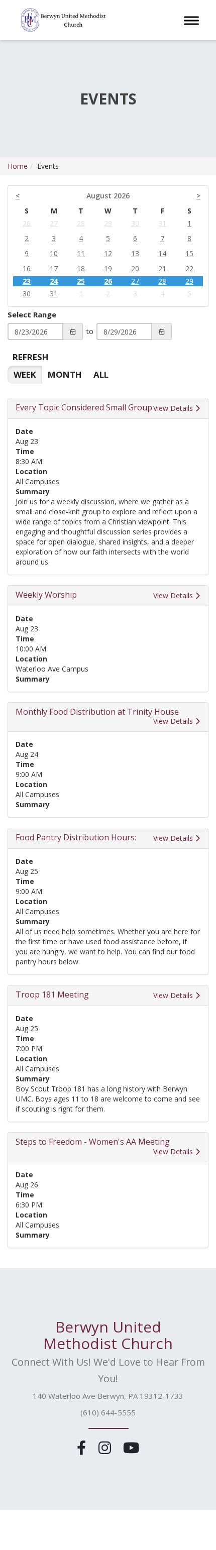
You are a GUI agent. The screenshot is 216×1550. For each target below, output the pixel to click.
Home (18, 166)
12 (108, 253)
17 (54, 268)
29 (108, 223)
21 (162, 268)
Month (65, 374)
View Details (174, 408)
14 (162, 253)
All (101, 374)
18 (81, 268)
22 (189, 268)
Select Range (32, 314)
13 (135, 253)
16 (27, 268)
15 (189, 253)
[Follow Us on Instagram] (106, 1447)
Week (25, 374)
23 (27, 281)
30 (135, 223)
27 (54, 223)
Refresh (31, 357)
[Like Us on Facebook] (83, 1447)
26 (27, 223)
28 (81, 223)
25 (81, 281)
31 (162, 223)
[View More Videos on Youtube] (131, 1447)
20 (135, 268)
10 (54, 253)
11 (81, 253)
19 (108, 268)
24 (54, 281)
